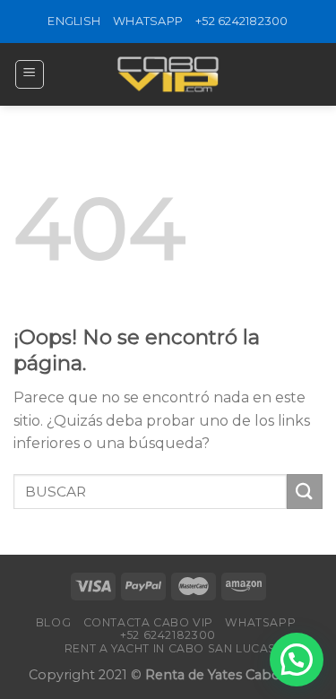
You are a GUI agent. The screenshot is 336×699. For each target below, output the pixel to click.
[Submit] (305, 491)
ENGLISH (73, 21)
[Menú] (30, 74)
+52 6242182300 (242, 21)
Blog (53, 622)
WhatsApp (148, 21)
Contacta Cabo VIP (148, 622)
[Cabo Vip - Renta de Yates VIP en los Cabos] (168, 74)
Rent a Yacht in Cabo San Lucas (170, 648)
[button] (296, 659)
